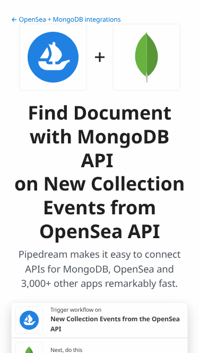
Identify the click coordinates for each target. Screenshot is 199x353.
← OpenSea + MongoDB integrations (65, 19)
